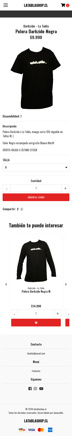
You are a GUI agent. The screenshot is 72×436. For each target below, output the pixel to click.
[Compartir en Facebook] (18, 209)
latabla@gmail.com (36, 353)
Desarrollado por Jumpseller (50, 412)
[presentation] (6, 284)
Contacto (36, 371)
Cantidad (36, 181)
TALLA (6, 160)
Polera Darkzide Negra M (36, 291)
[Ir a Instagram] (35, 389)
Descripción (9, 126)
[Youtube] (41, 389)
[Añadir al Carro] (36, 322)
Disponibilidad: (11, 116)
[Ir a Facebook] (30, 389)
